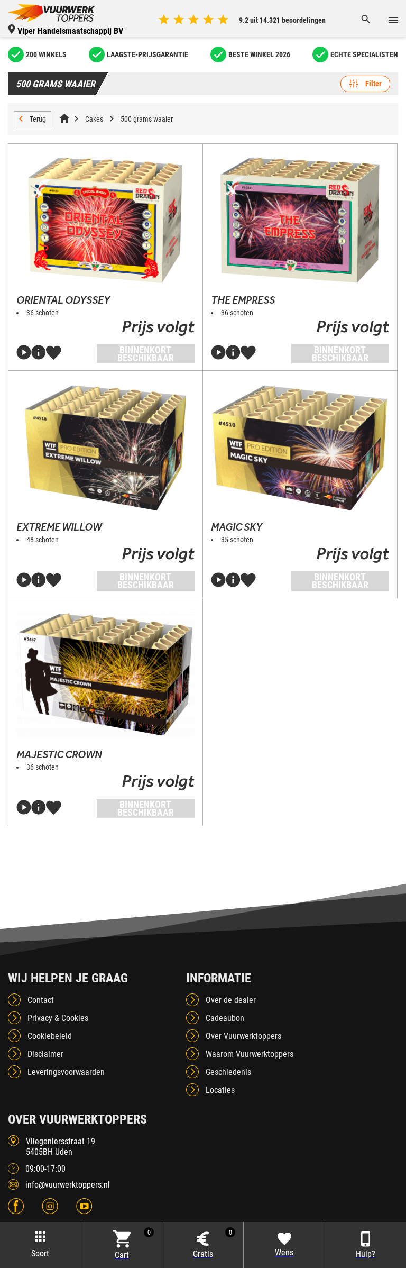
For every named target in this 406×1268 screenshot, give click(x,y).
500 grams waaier (147, 119)
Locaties (220, 1090)
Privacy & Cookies (57, 1018)
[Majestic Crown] (105, 675)
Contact (40, 1000)
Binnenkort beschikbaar (145, 353)
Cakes (94, 119)
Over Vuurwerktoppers (243, 1036)
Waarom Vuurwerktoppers (249, 1054)
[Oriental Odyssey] (105, 220)
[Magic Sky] (300, 447)
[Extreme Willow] (105, 447)
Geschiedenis (228, 1072)
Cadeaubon (225, 1018)
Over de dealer (231, 1000)
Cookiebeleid (49, 1036)
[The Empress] (300, 220)
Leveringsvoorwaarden (66, 1072)
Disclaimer (45, 1054)
